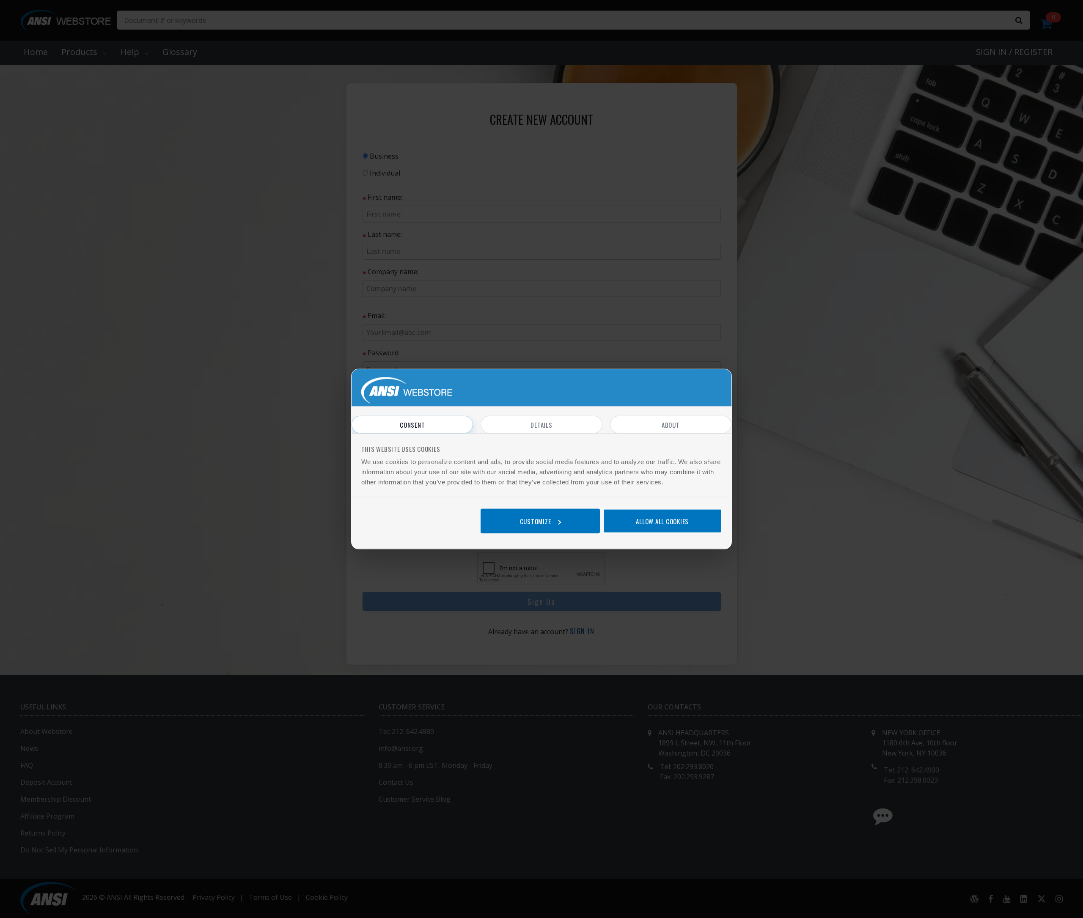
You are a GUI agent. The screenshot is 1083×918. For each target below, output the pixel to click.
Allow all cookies (662, 520)
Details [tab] (541, 424)
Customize (535, 520)
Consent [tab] (412, 424)
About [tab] (671, 424)
